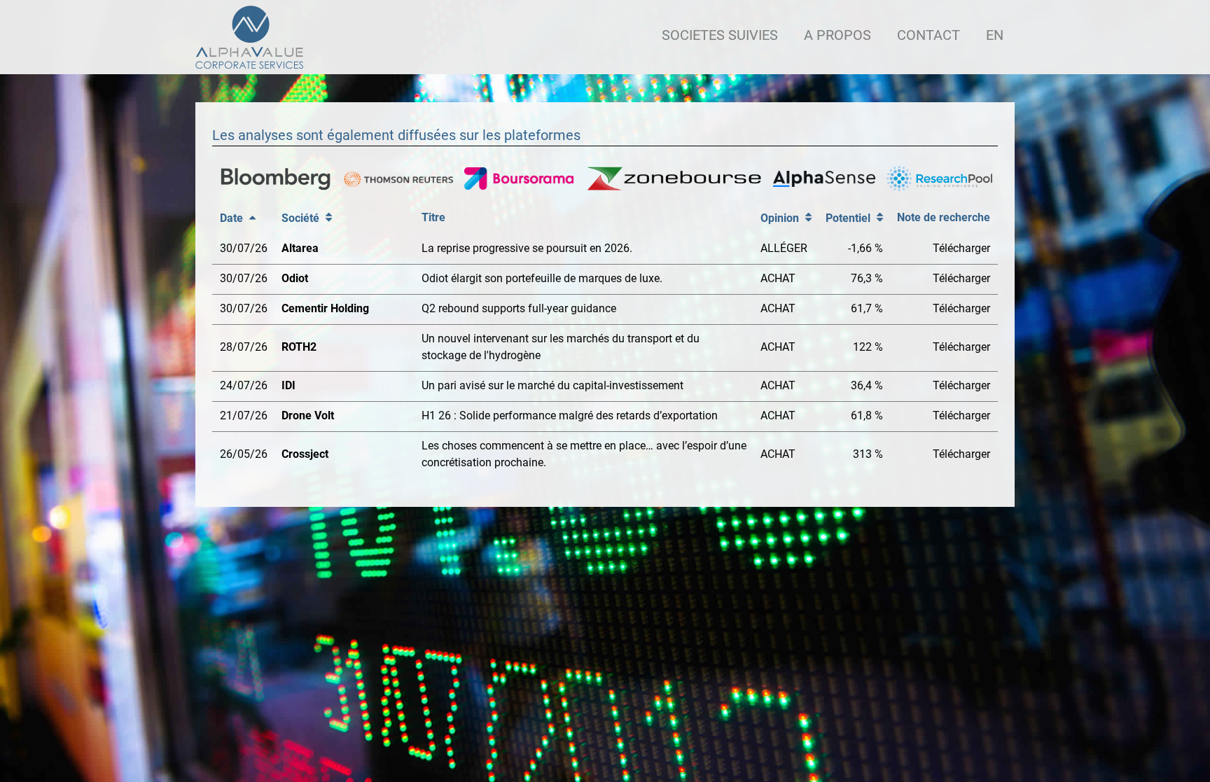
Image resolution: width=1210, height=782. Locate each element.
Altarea (300, 248)
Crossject (304, 454)
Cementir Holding (325, 308)
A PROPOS (837, 35)
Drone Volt (307, 415)
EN (994, 35)
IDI (288, 385)
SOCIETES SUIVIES (720, 35)
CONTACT (928, 35)
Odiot (294, 278)
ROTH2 (299, 347)
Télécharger (961, 248)
